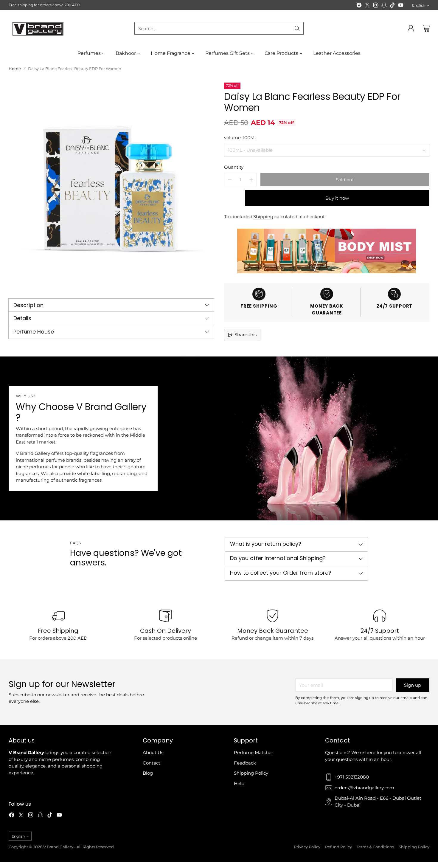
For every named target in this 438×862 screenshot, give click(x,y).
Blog (148, 773)
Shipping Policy (251, 773)
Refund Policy (338, 846)
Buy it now (337, 198)
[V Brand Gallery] (38, 28)
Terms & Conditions (375, 846)
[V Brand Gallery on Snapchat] (384, 6)
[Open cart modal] (426, 28)
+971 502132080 (352, 777)
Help (239, 783)
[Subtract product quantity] (229, 179)
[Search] (297, 28)
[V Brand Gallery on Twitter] (367, 6)
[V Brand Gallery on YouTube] (401, 6)
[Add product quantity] (251, 179)
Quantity (233, 167)
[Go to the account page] (411, 28)
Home (15, 68)
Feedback (245, 763)
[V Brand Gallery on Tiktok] (392, 6)
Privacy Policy (307, 846)
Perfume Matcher (253, 752)
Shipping (263, 216)
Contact (151, 763)
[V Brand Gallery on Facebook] (359, 6)
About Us (153, 752)
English (418, 5)
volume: (240, 137)
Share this (245, 334)
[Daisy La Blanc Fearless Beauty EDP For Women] (111, 185)
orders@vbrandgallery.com (364, 787)
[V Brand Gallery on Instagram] (376, 6)
